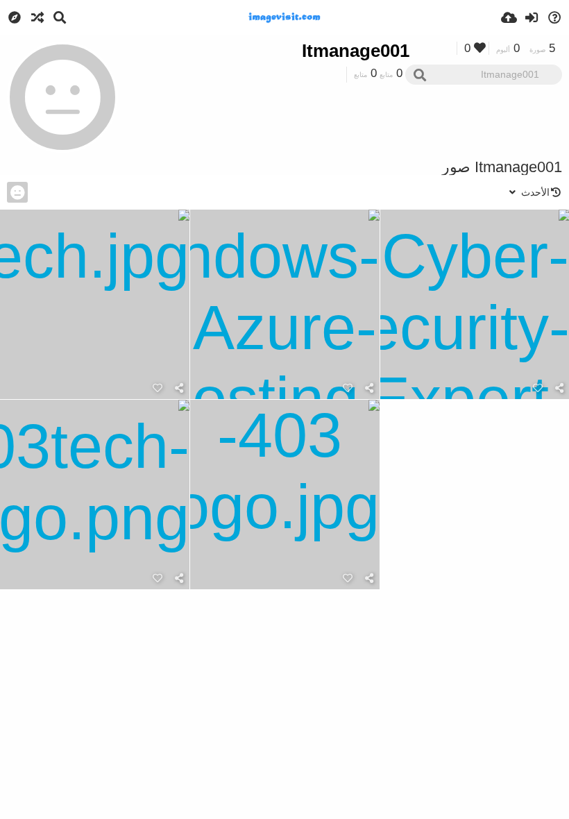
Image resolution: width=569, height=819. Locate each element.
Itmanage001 (355, 50)
